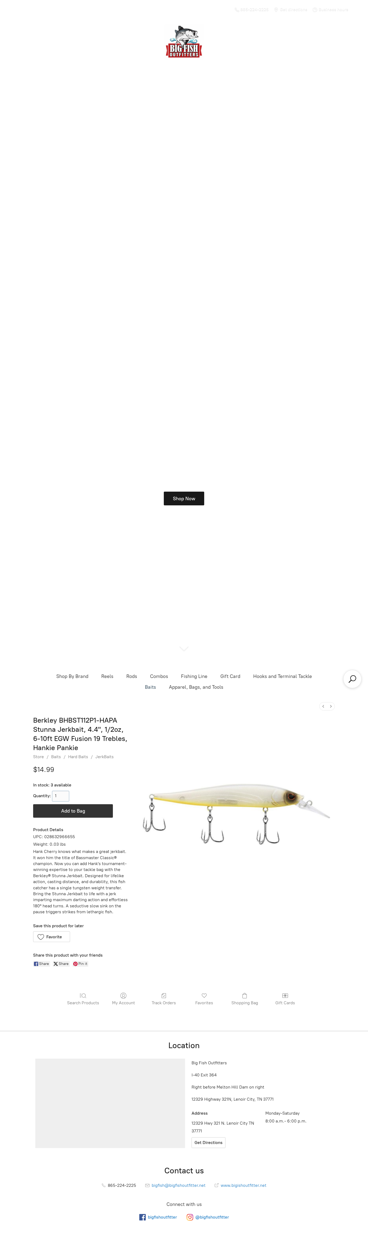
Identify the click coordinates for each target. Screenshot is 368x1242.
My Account (123, 1002)
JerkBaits (104, 756)
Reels (107, 676)
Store (38, 756)
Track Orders (164, 1002)
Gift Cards (285, 1002)
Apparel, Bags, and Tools (196, 687)
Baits (150, 687)
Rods (131, 676)
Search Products (83, 1002)
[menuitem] (323, 706)
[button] (51, 936)
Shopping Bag (244, 1002)
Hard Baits (78, 756)
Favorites (204, 1002)
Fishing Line (194, 676)
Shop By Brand (72, 676)
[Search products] (352, 679)
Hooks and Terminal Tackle (282, 676)
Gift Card (230, 676)
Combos (159, 676)
